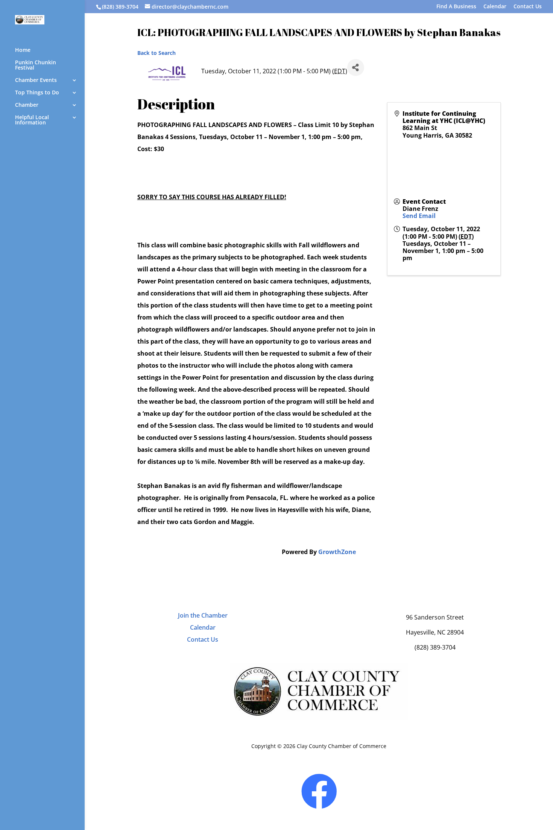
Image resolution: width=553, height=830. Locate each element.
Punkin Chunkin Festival (35, 65)
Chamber (26, 105)
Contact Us (528, 7)
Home (22, 50)
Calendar (494, 7)
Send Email (419, 216)
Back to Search (156, 52)
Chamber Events (36, 80)
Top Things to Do (37, 93)
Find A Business (456, 7)
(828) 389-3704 (120, 6)
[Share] (355, 67)
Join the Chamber (203, 615)
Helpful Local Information (32, 120)
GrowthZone (337, 552)
